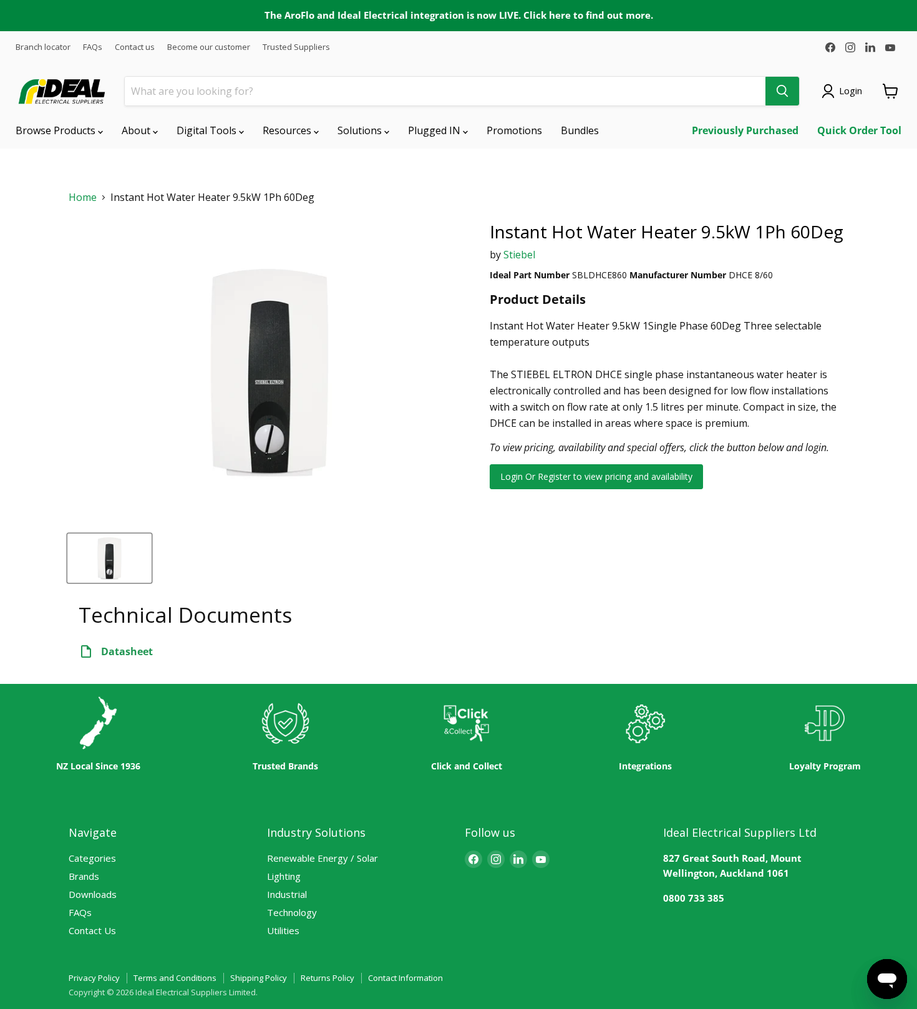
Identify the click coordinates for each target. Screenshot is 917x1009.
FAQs (92, 47)
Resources (288, 130)
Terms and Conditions (174, 977)
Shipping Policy (258, 977)
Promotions (514, 130)
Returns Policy (327, 977)
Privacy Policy (94, 977)
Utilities (283, 930)
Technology (292, 912)
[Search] (782, 91)
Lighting (284, 876)
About (137, 130)
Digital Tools (208, 130)
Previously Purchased (745, 130)
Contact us (135, 47)
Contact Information (405, 977)
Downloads (93, 894)
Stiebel (519, 254)
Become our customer (208, 47)
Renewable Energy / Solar (322, 858)
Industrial (287, 894)
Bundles (580, 130)
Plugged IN (435, 130)
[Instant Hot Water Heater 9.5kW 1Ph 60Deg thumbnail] (109, 558)
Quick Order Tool (859, 130)
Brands (84, 876)
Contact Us (92, 930)
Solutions (360, 130)
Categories (92, 858)
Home (83, 197)
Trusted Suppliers (296, 47)
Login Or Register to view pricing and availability (596, 476)
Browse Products (57, 130)
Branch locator (43, 47)
